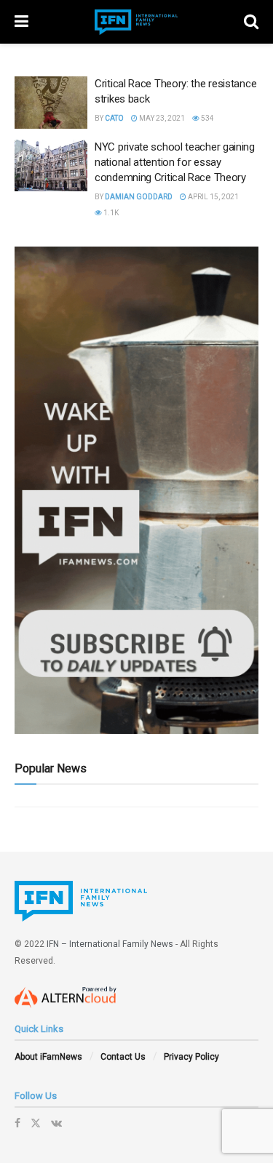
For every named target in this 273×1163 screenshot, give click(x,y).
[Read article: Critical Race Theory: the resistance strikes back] (51, 102)
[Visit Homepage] (136, 22)
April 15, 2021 (212, 197)
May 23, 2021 (161, 118)
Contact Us (123, 1057)
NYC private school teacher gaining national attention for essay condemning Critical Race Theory (175, 162)
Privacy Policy (191, 1057)
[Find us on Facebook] (17, 1123)
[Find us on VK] (56, 1123)
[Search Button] (251, 22)
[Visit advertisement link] (136, 490)
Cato (114, 118)
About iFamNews (48, 1057)
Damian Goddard (139, 197)
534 (206, 118)
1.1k (110, 213)
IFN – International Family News (110, 944)
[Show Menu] (21, 22)
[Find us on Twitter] (36, 1123)
